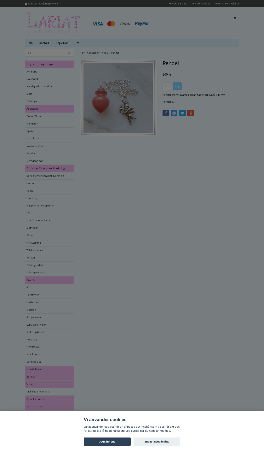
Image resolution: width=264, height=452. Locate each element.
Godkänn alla (107, 441)
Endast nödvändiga (157, 441)
